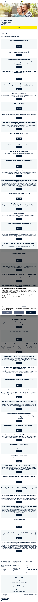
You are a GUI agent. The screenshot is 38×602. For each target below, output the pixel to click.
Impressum (24, 306)
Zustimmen (31, 312)
